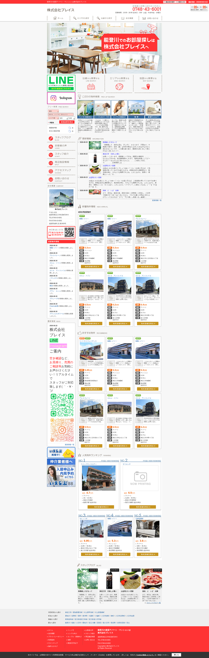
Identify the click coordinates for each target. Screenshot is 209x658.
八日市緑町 (105, 616)
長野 (79, 616)
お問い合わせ (90, 640)
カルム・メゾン (84, 276)
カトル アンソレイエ (115, 276)
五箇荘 (99, 623)
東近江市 (68, 612)
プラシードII (54, 298)
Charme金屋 (54, 306)
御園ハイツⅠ (84, 219)
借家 (69, 640)
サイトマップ (53, 643)
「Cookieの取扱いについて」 (145, 655)
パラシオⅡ (53, 278)
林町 (112, 616)
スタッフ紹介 (90, 633)
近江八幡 (92, 623)
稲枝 (73, 623)
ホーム (50, 630)
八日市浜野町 (120, 616)
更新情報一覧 (157, 200)
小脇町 (97, 616)
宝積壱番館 (139, 518)
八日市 (78, 623)
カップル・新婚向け (75, 636)
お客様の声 (89, 630)
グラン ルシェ (55, 291)
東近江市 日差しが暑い (111, 154)
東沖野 (84, 616)
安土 (128, 623)
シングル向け (72, 633)
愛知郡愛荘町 (77, 612)
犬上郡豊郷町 (99, 612)
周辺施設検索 (90, 636)
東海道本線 (69, 619)
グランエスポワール (57, 314)
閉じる (176, 655)
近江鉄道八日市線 (95, 619)
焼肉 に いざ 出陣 (111, 190)
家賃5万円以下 (73, 643)
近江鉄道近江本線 (81, 619)
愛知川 (67, 616)
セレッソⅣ (83, 518)
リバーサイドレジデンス (88, 341)
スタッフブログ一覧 (154, 603)
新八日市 (106, 623)
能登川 (67, 623)
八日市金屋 (130, 616)
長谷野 (113, 623)
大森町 (91, 616)
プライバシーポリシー (56, 636)
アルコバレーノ (140, 219)
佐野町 (73, 616)
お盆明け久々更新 (109, 166)
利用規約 (51, 640)
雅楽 (51, 286)
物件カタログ (53, 646)
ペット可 (71, 630)
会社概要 (51, 633)
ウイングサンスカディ (89, 464)
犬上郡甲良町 (88, 612)
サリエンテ (127, 464)
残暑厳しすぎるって (110, 142)
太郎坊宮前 (121, 623)
